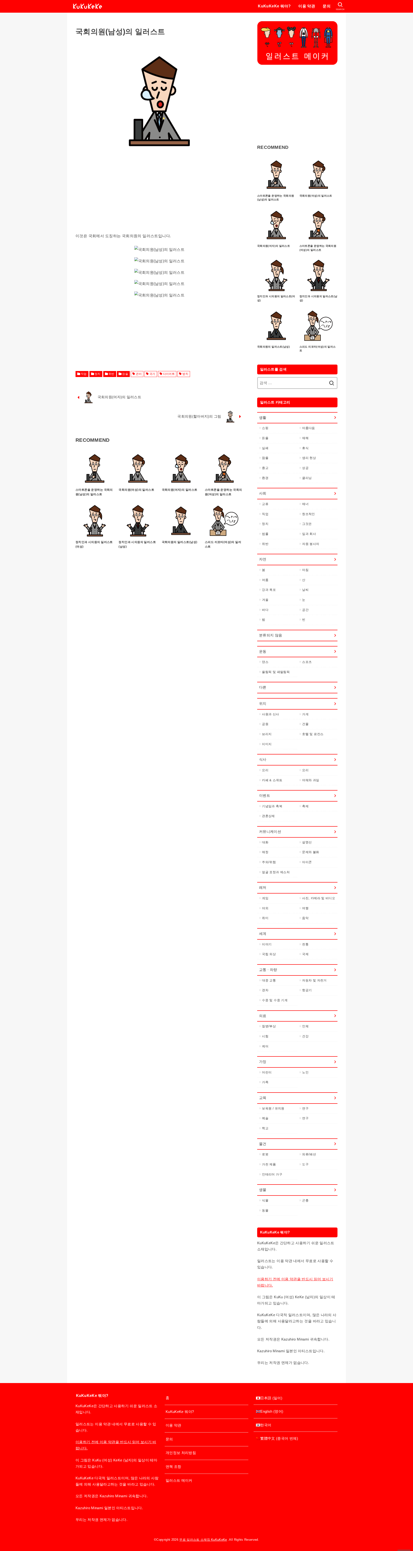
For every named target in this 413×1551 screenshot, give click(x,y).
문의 (327, 6)
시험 (265, 1036)
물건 (262, 1144)
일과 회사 (309, 534)
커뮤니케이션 (270, 832)
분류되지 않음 (270, 635)
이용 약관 (306, 6)
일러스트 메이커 (179, 1480)
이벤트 (264, 795)
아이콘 (307, 862)
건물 (305, 724)
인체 (305, 1026)
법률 (265, 534)
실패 (265, 448)
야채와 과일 (310, 780)
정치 (98, 374)
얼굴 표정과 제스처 (276, 872)
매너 (305, 504)
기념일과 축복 (272, 806)
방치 (185, 374)
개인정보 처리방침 (181, 1453)
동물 (265, 1210)
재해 (305, 438)
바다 (265, 610)
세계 (262, 934)
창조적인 (308, 514)
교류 (265, 504)
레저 (262, 887)
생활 (262, 418)
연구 (305, 1108)
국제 (305, 954)
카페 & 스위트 (272, 780)
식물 (265, 1200)
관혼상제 (268, 816)
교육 (262, 1098)
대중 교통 (269, 980)
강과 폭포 (269, 590)
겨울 (265, 600)
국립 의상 (269, 954)
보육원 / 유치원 (273, 1108)
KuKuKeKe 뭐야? (274, 6)
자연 (262, 559)
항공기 (307, 990)
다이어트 (169, 374)
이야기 (267, 944)
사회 (262, 493)
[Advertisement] (159, 199)
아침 (305, 570)
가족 (265, 1082)
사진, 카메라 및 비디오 (318, 898)
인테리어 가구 (272, 1174)
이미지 (267, 744)
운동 (262, 651)
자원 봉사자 (310, 544)
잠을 (125, 374)
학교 (265, 1128)
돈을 (265, 438)
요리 (265, 770)
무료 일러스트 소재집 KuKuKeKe (203, 1539)
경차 (265, 990)
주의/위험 (269, 862)
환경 (265, 478)
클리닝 (307, 478)
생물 (262, 1190)
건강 (305, 1036)
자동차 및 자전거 (314, 980)
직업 (84, 374)
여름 (265, 580)
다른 (262, 687)
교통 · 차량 (268, 970)
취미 (265, 918)
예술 (265, 1118)
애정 (265, 852)
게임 (265, 898)
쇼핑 (265, 428)
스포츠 (307, 662)
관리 (139, 374)
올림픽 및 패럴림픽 (276, 672)
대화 (265, 842)
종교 (265, 468)
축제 (305, 806)
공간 (305, 610)
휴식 (305, 448)
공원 (265, 724)
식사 (262, 759)
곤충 (305, 1200)
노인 (305, 1072)
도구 (305, 1164)
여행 (305, 908)
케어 (265, 1046)
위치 (262, 703)
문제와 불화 (310, 852)
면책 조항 (173, 1467)
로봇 (265, 1154)
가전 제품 (269, 1164)
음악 (305, 918)
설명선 (307, 842)
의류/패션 (309, 1154)
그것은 (307, 524)
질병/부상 (269, 1026)
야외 (265, 908)
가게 (305, 714)
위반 (111, 374)
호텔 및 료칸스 (312, 734)
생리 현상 (309, 458)
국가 (152, 374)
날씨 (305, 590)
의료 (262, 1016)
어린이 (267, 1072)
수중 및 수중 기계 (275, 1000)
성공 (305, 468)
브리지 (267, 734)
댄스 (265, 662)
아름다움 (308, 428)
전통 (305, 944)
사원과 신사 (270, 714)
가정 (262, 1062)
